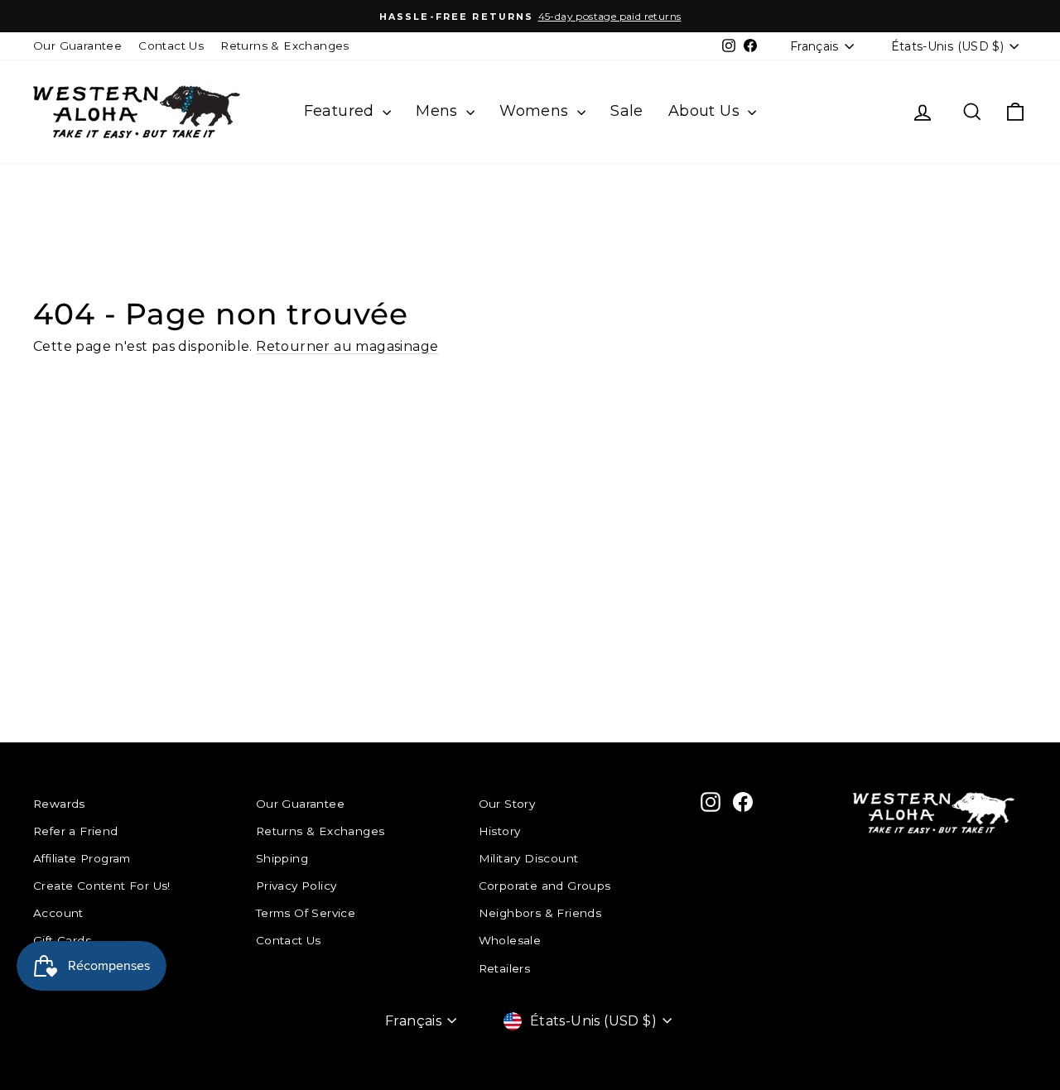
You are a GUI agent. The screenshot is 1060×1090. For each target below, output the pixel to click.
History (500, 831)
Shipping (282, 858)
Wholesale (510, 940)
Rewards (59, 803)
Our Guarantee (77, 45)
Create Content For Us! (102, 885)
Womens (536, 111)
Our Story (507, 803)
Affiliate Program (82, 858)
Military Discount (529, 858)
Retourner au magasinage (347, 346)
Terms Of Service (305, 913)
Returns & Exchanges (284, 45)
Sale (626, 111)
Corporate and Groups (545, 885)
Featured (341, 111)
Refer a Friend (75, 831)
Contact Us (171, 45)
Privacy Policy (296, 885)
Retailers (505, 968)
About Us (706, 111)
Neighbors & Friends (540, 913)
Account (58, 913)
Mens (439, 111)
